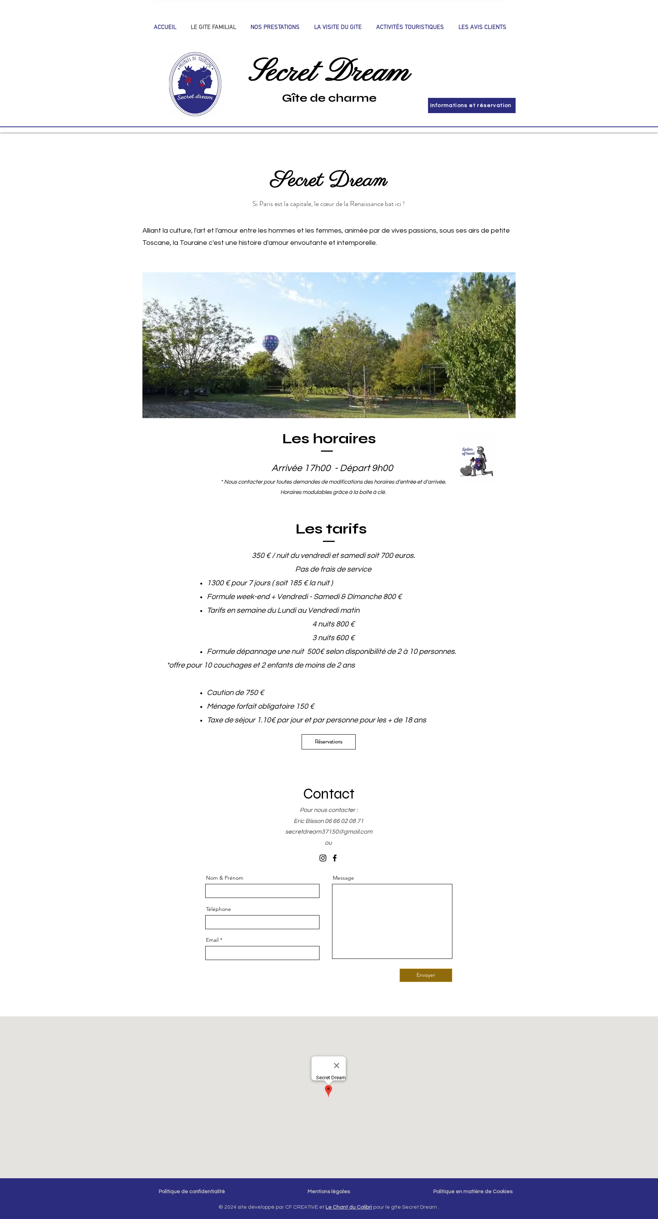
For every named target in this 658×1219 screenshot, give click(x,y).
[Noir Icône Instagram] (322, 858)
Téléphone (218, 909)
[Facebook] (334, 858)
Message (343, 877)
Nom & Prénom (224, 877)
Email (212, 940)
